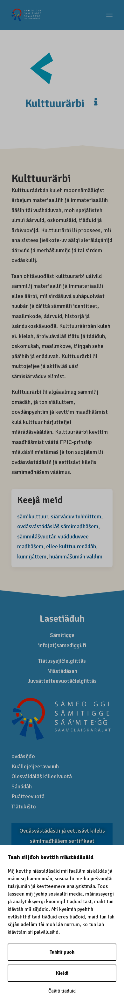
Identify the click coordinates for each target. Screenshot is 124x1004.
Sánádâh (21, 786)
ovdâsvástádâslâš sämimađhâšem (57, 526)
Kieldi (62, 973)
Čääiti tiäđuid (62, 991)
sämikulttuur (32, 516)
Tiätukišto (23, 806)
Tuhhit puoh (62, 952)
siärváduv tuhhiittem (76, 516)
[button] (109, 15)
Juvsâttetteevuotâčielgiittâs (62, 680)
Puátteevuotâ (28, 796)
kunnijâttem (31, 556)
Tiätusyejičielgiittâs (62, 660)
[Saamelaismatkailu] (26, 15)
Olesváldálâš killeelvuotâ (41, 776)
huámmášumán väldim (75, 556)
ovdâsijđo (23, 756)
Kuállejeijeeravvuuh (35, 766)
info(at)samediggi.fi (62, 645)
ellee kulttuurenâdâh (71, 546)
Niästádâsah (62, 671)
